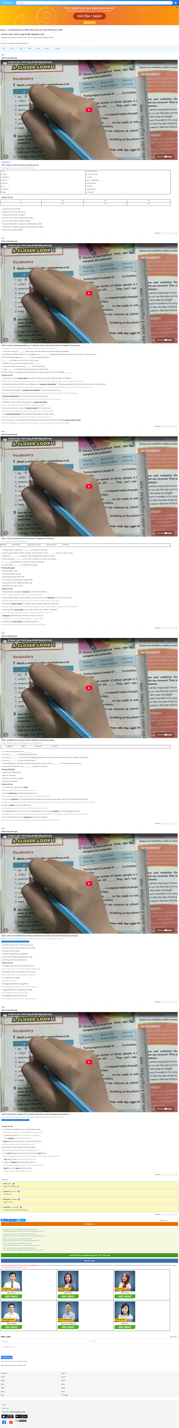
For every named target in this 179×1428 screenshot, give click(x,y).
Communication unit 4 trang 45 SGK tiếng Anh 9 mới (20, 1234)
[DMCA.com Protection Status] (21, 1422)
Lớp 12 (63, 1373)
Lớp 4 (63, 1388)
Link (25, 1267)
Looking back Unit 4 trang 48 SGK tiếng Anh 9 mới (19, 1248)
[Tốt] (173, 233)
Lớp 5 (3, 1388)
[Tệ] (166, 233)
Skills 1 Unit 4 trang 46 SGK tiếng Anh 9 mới (17, 1239)
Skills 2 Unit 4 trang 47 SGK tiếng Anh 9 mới (17, 1243)
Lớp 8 (63, 1380)
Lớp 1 (3, 1395)
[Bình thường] (169, 233)
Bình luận (13, 1220)
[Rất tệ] (163, 233)
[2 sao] (171, 1220)
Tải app (65, 1395)
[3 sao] (173, 1220)
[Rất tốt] (176, 233)
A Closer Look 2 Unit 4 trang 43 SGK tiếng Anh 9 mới (20, 1229)
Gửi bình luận (6, 1357)
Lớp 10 (63, 1377)
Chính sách (4, 1408)
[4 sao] (175, 1220)
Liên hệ (3, 1405)
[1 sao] (169, 1220)
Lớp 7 (3, 1384)
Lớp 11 (3, 1377)
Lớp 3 (3, 1391)
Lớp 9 (3, 1380)
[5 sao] (178, 1220)
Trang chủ (4, 1373)
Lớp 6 (63, 1384)
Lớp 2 (63, 1391)
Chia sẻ (5, 1220)
